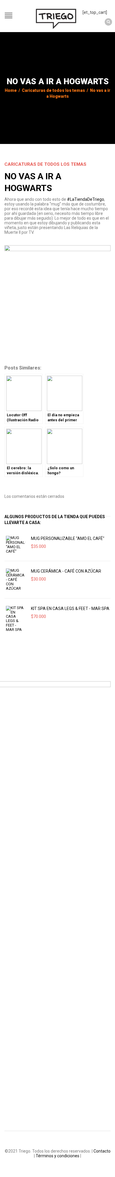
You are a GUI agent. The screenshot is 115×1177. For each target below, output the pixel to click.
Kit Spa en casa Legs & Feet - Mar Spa (70, 608)
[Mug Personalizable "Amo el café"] (15, 544)
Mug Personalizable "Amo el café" (67, 538)
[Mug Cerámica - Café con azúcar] (15, 579)
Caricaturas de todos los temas (53, 90)
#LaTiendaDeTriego (85, 199)
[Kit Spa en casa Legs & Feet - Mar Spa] (15, 619)
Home (11, 90)
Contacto (102, 1151)
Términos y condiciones (57, 1155)
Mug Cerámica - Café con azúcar (66, 571)
